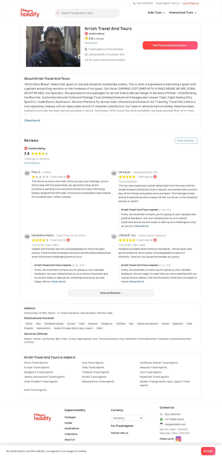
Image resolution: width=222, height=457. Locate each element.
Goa (131, 323)
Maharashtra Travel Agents (98, 381)
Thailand (120, 323)
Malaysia (92, 323)
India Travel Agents (93, 367)
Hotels (68, 422)
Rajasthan (178, 323)
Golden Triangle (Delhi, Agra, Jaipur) (73, 328)
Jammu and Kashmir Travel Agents (44, 376)
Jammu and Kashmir (147, 323)
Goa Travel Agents (151, 372)
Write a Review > (186, 140)
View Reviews (32, 162)
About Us (70, 439)
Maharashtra (43, 328)
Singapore (106, 323)
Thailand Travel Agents (95, 372)
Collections (71, 433)
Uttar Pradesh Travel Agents (41, 381)
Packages (70, 417)
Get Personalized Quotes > (170, 45)
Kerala (165, 323)
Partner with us (119, 432)
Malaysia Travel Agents (153, 367)
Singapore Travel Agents (38, 372)
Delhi (99, 328)
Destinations (72, 428)
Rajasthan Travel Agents (154, 376)
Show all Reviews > (111, 292)
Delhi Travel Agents (35, 389)
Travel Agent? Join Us (168, 3)
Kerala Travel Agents (94, 376)
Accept (208, 451)
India (82, 323)
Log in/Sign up (190, 3)
